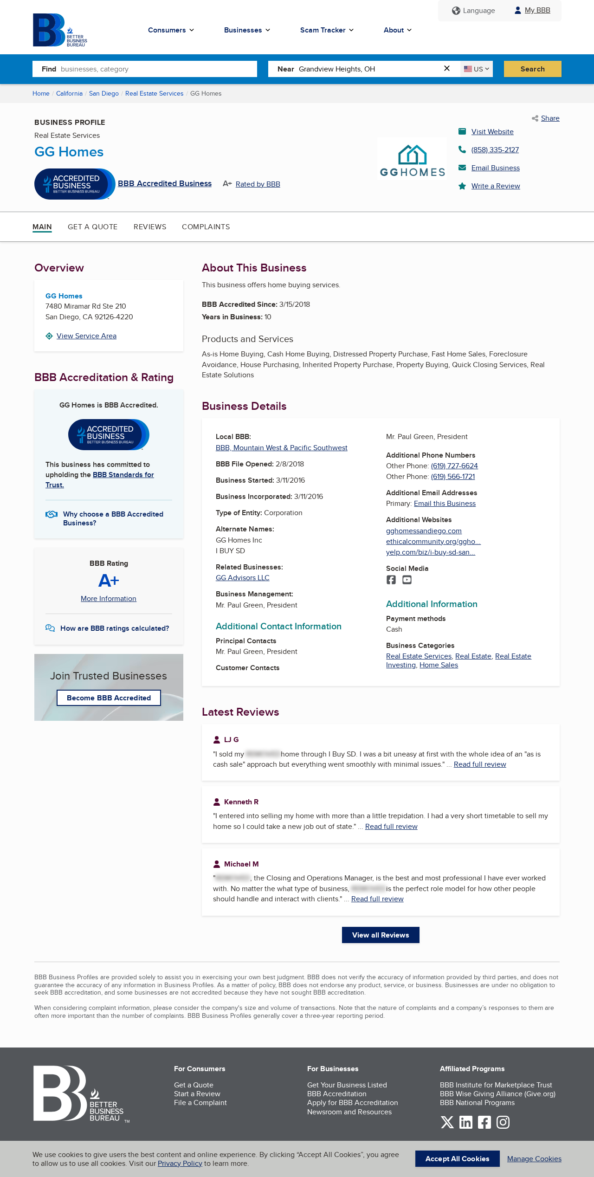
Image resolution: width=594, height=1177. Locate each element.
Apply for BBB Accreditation (352, 1102)
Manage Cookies (534, 1158)
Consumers (167, 30)
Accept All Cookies (458, 1158)
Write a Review (495, 185)
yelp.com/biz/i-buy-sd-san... (430, 552)
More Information (108, 599)
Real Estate (473, 656)
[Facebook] (391, 581)
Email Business (495, 167)
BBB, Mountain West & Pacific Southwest (282, 447)
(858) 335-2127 (495, 149)
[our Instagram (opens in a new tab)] (503, 1127)
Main (42, 226)
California (69, 93)
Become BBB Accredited (109, 697)
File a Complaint (200, 1102)
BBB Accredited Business (165, 184)
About (394, 30)
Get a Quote (93, 226)
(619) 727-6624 (454, 465)
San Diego (104, 93)
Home (41, 93)
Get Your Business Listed (347, 1085)
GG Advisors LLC (243, 577)
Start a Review (197, 1093)
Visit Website (492, 131)
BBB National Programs (477, 1102)
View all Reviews (380, 935)
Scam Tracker (323, 30)
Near (286, 69)
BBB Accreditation (337, 1093)
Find (49, 69)
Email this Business (445, 503)
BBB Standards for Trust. (99, 479)
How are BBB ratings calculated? (114, 628)
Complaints (206, 226)
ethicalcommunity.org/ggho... (433, 541)
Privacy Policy (180, 1163)
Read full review (480, 764)
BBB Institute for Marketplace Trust (496, 1085)
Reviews (150, 226)
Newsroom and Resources (349, 1111)
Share (550, 118)
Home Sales (439, 665)
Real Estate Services (154, 93)
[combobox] (159, 68)
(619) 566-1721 (453, 476)
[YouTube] (407, 581)
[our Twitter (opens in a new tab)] (447, 1127)
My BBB (537, 10)
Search (533, 69)
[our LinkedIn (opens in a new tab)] (465, 1127)
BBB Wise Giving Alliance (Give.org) (497, 1093)
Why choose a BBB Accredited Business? (113, 518)
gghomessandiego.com (424, 530)
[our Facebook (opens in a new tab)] (484, 1127)
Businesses (243, 30)
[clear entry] (449, 69)
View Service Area (86, 335)
